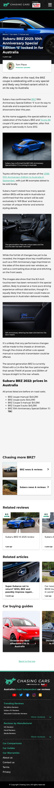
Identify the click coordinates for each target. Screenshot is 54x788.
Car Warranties (11, 753)
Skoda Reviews (10, 733)
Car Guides (9, 748)
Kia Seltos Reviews (11, 707)
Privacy (7, 772)
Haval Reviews (9, 730)
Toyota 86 (45, 120)
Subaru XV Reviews (11, 710)
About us (7, 757)
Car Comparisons (12, 743)
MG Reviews (8, 727)
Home (5, 34)
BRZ (33, 99)
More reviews (38, 717)
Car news (13, 34)
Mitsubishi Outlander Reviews (15, 714)
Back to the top (27, 661)
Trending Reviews (14, 703)
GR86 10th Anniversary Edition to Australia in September (26, 177)
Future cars (24, 34)
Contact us (8, 762)
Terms (6, 767)
